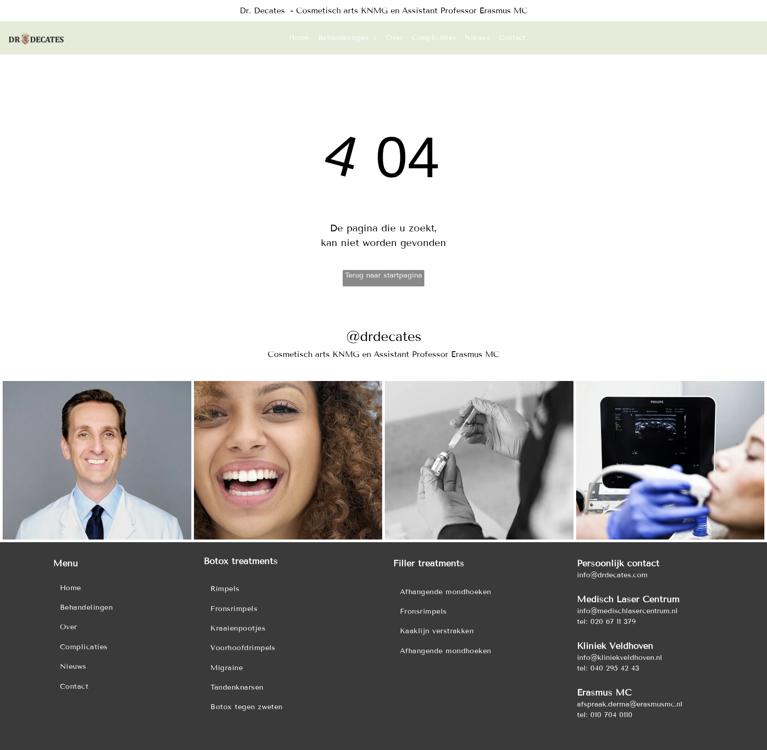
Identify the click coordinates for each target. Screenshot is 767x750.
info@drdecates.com (612, 575)
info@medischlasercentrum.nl (627, 611)
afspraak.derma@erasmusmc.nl (630, 704)
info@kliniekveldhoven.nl (619, 657)
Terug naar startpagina (383, 275)
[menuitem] (299, 38)
